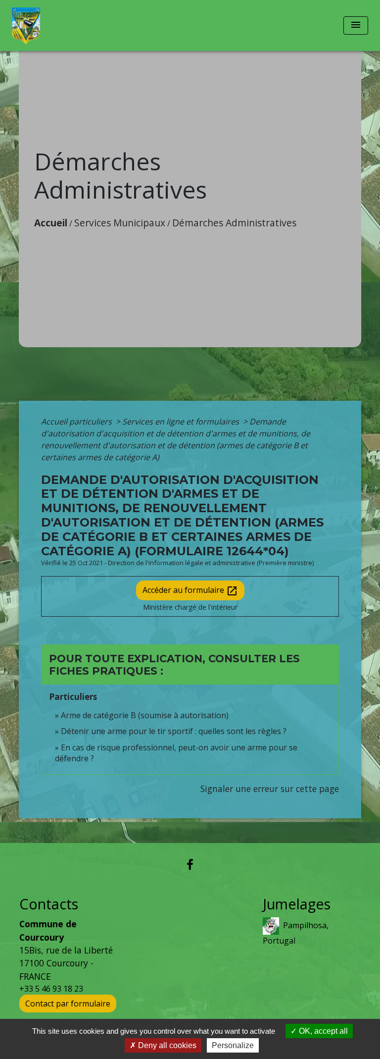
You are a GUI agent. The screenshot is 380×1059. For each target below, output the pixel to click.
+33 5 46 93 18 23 (51, 988)
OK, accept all (322, 1031)
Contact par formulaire (67, 1003)
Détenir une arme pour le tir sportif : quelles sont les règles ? (173, 731)
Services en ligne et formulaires (181, 421)
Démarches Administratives (234, 222)
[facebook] (190, 864)
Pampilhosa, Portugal (296, 933)
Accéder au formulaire (190, 590)
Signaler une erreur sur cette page (269, 788)
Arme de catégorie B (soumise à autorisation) (145, 715)
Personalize (233, 1045)
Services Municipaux (119, 222)
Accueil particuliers (77, 421)
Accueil (50, 222)
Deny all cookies (166, 1045)
